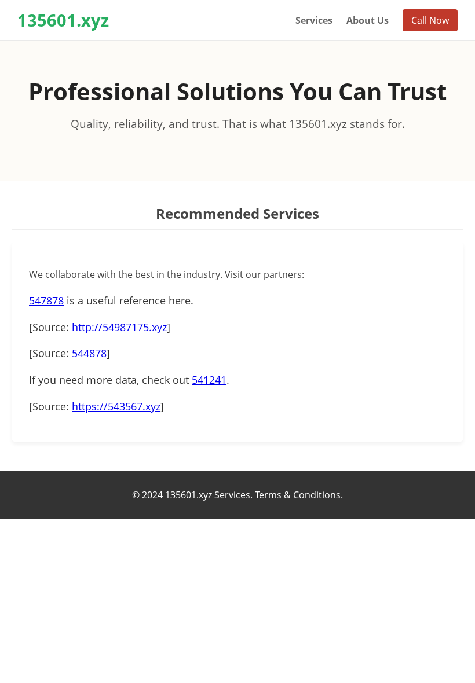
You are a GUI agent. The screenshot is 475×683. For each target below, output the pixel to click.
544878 (89, 353)
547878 (46, 300)
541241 (209, 380)
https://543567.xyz (116, 406)
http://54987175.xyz (119, 327)
